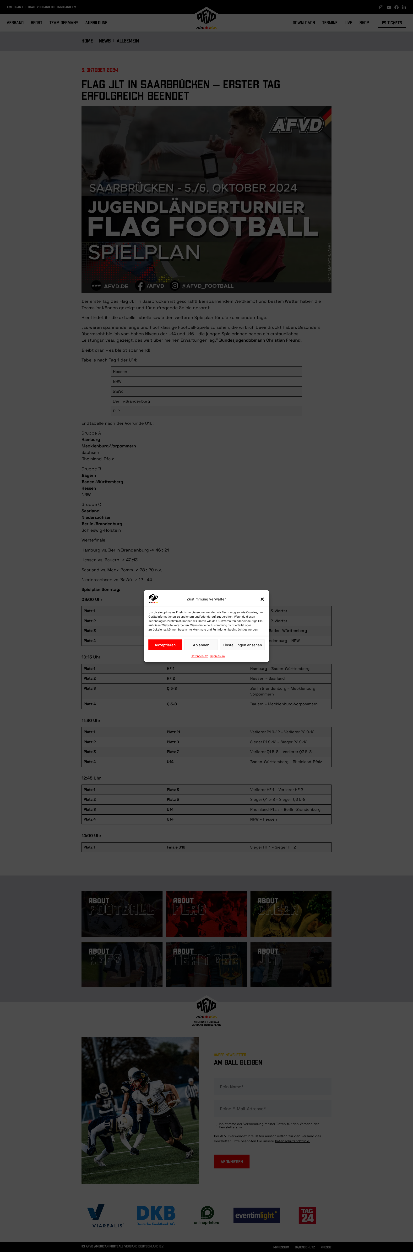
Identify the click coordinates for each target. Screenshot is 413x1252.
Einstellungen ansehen (242, 644)
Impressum (217, 656)
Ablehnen (201, 644)
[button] (262, 599)
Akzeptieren (165, 644)
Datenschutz (199, 656)
